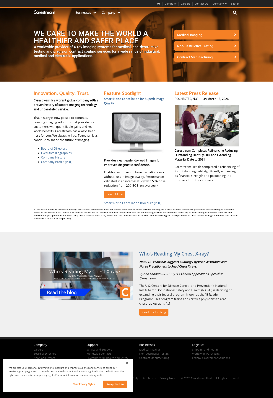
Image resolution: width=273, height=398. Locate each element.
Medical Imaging (189, 35)
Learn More (114, 194)
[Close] (127, 363)
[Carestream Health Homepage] (158, 3)
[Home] (45, 13)
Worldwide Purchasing (206, 353)
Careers (185, 3)
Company (170, 3)
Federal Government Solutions (211, 358)
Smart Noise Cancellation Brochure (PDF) (132, 203)
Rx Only (133, 378)
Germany (218, 3)
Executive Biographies (56, 153)
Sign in (235, 3)
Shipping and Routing (205, 349)
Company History (53, 157)
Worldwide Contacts (99, 353)
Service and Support (99, 349)
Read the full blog (154, 312)
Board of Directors (54, 148)
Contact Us (201, 3)
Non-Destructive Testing (195, 46)
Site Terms (149, 378)
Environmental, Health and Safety (107, 358)
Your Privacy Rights (84, 384)
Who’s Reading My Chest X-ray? (174, 253)
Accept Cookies (115, 384)
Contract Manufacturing (195, 57)
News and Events (44, 358)
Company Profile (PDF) (56, 162)
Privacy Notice (168, 378)
